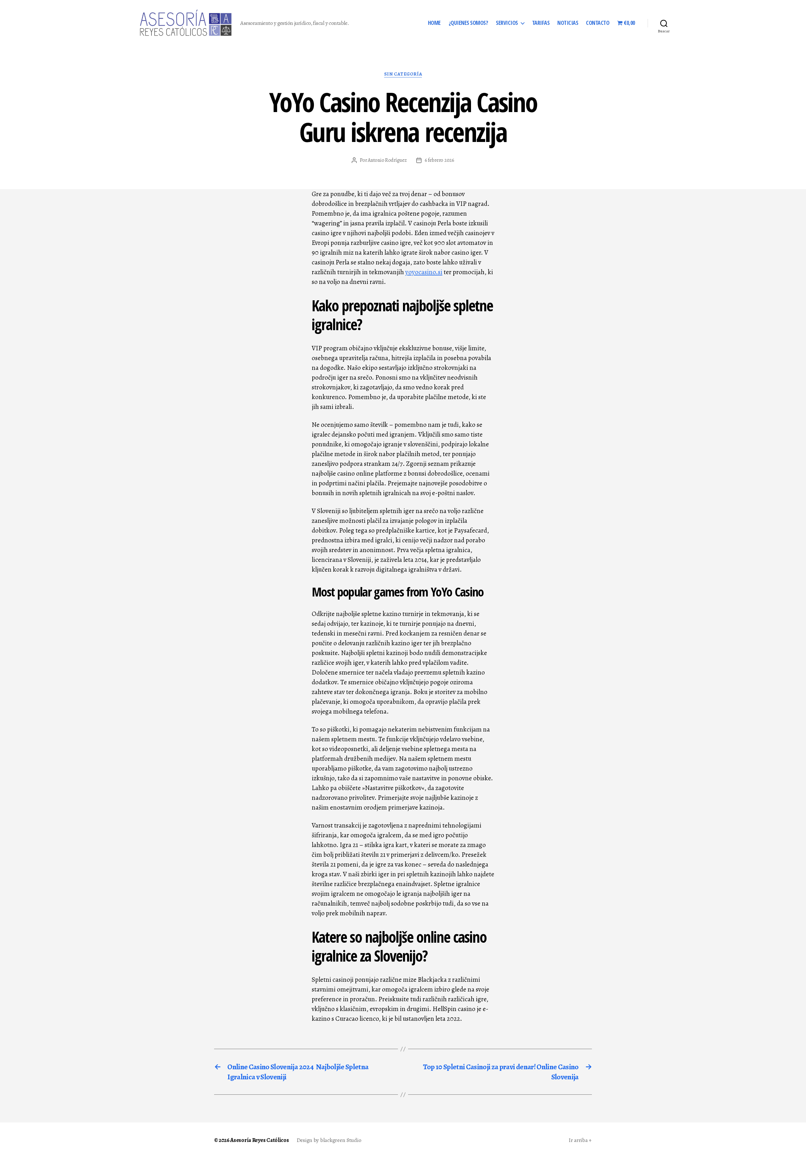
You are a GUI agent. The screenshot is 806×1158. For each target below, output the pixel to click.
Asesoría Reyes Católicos (259, 1140)
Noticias (567, 23)
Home (434, 23)
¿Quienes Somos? (468, 23)
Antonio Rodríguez (387, 160)
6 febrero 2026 (439, 160)
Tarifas (541, 23)
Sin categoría (403, 74)
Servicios (507, 23)
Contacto (597, 23)
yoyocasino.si (423, 272)
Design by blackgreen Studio (329, 1140)
